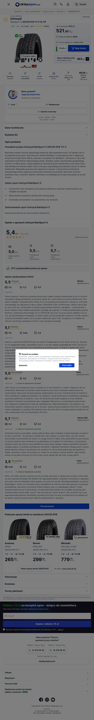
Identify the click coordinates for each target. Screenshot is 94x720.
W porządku (67, 365)
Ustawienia (23, 365)
